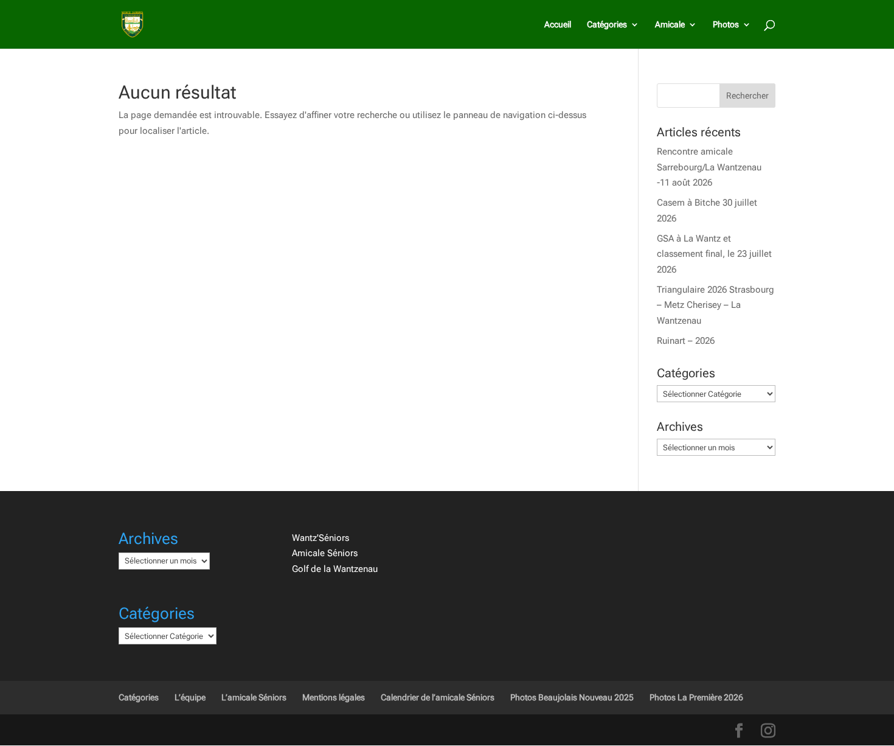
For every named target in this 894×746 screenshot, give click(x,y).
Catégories (607, 24)
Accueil (557, 24)
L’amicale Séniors (253, 697)
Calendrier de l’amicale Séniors (437, 697)
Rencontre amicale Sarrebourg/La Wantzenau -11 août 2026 (709, 167)
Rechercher (747, 95)
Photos (726, 24)
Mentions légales (333, 697)
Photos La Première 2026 (696, 697)
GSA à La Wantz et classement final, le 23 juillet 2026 (714, 254)
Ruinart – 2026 (686, 340)
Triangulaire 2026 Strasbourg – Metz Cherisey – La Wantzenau (715, 305)
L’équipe (190, 697)
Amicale (670, 24)
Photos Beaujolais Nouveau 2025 (572, 697)
